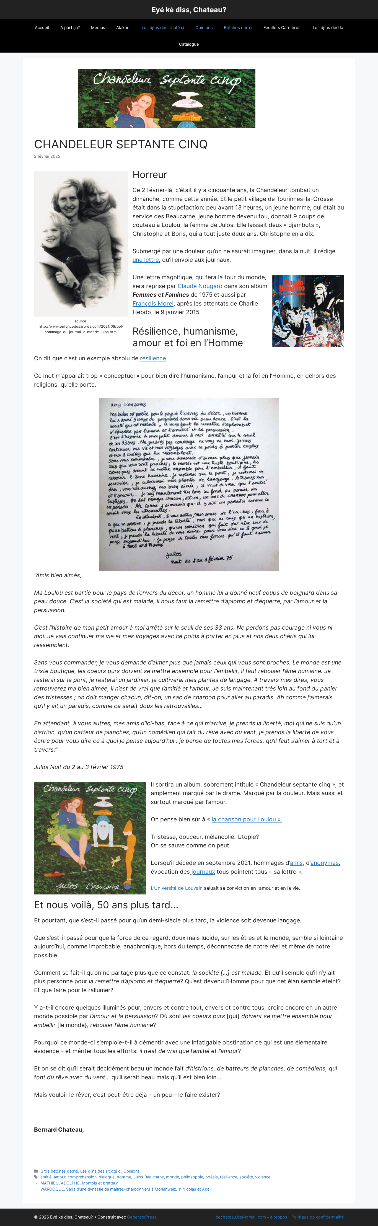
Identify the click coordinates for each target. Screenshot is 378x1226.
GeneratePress (142, 1217)
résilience (153, 358)
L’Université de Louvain (177, 888)
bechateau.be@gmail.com (241, 1217)
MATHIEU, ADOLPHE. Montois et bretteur (79, 1183)
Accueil (42, 27)
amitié (45, 1177)
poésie (211, 1177)
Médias (98, 27)
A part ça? (70, 27)
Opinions (204, 27)
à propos (278, 1217)
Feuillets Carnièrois (282, 27)
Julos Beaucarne (148, 1177)
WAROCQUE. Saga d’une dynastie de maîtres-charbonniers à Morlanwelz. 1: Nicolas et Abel (125, 1189)
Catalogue (189, 44)
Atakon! (123, 27)
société (246, 1177)
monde (172, 1177)
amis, (297, 862)
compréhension (82, 1177)
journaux (202, 871)
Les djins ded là (328, 27)
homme (124, 1177)
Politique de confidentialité (317, 1217)
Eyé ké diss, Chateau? (189, 10)
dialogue (107, 1177)
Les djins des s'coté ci (100, 1171)
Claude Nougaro (201, 286)
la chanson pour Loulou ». (247, 819)
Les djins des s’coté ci (163, 27)
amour (59, 1177)
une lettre (146, 259)
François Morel (153, 303)
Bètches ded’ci (238, 27)
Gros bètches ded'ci (59, 1171)
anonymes (324, 862)
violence (262, 1177)
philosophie (192, 1177)
